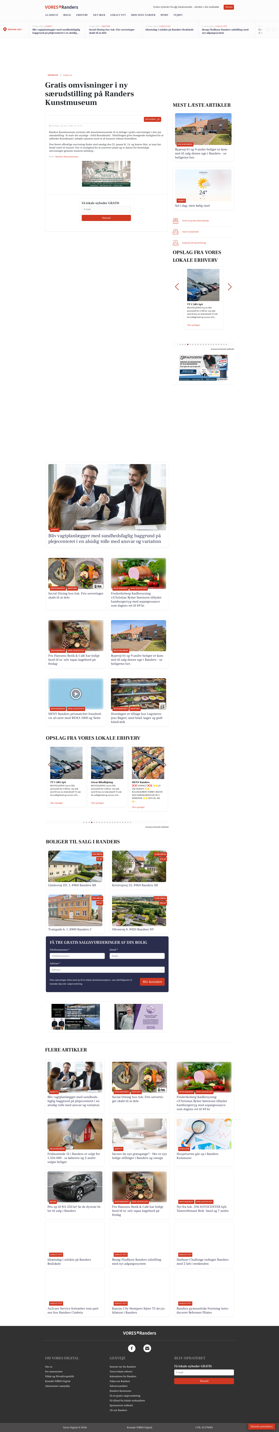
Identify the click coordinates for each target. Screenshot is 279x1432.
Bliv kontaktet (152, 982)
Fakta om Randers (120, 1381)
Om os (48, 1366)
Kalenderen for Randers (123, 1376)
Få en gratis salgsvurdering (125, 1395)
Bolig (67, 15)
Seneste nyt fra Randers (123, 1366)
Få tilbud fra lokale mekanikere (127, 1400)
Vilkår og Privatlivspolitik (59, 1376)
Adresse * (55, 963)
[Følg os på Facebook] (132, 1348)
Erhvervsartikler (119, 1386)
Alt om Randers (118, 1410)
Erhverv (82, 15)
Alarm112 (51, 15)
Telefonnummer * (59, 949)
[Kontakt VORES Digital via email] (147, 1348)
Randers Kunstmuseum (66, 156)
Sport (164, 15)
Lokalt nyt (118, 15)
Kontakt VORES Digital (57, 1381)
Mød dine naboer (143, 15)
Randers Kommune (120, 1391)
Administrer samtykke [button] (57, 1386)
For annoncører (53, 1371)
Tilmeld (228, 7)
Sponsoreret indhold (121, 1405)
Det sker (99, 15)
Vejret (178, 15)
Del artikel (150, 119)
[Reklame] (106, 174)
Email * (114, 949)
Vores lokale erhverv (121, 1371)
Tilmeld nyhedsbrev (261, 1426)
